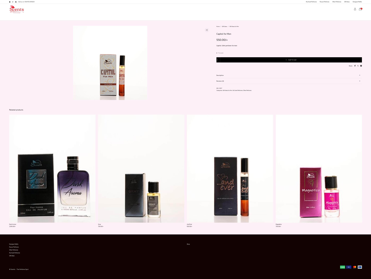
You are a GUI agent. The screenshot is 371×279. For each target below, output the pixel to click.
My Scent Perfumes (238, 90)
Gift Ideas (224, 26)
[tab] (289, 75)
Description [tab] (220, 75)
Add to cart (292, 60)
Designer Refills (13, 244)
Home (218, 26)
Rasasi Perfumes (14, 247)
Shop (188, 244)
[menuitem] (311, 2)
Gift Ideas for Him (234, 26)
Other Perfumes (247, 90)
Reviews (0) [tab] (220, 81)
